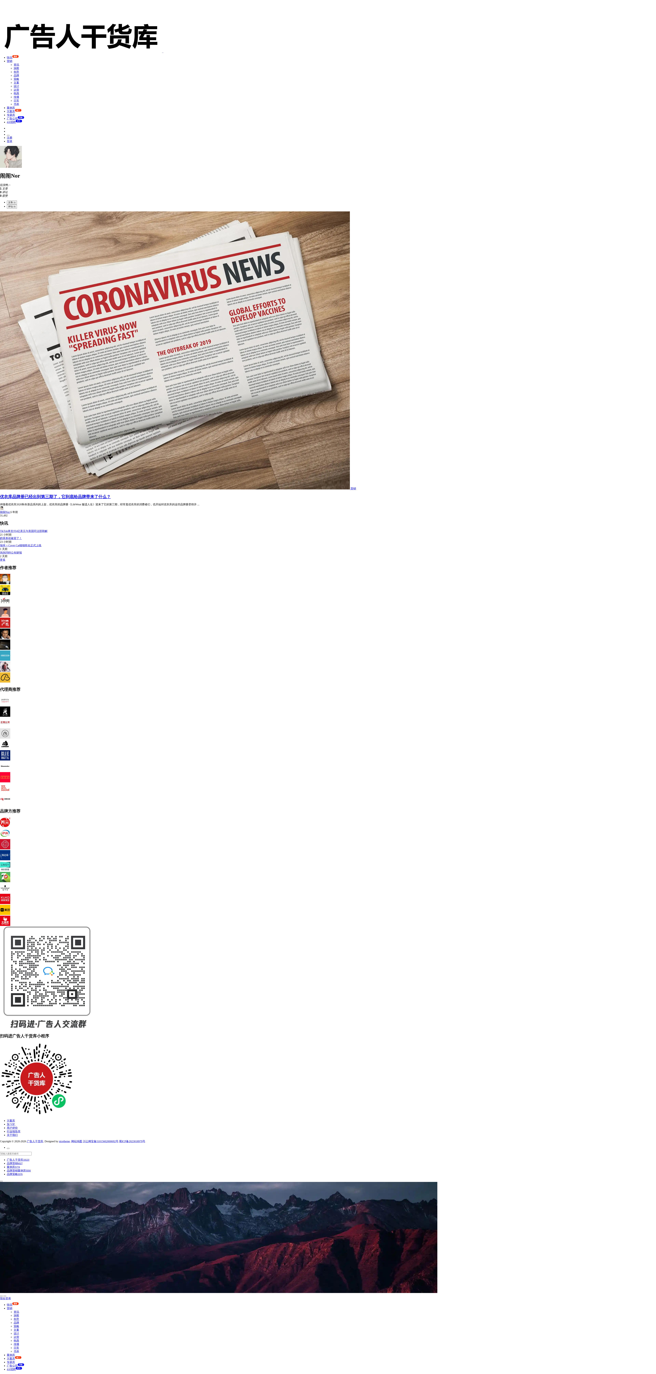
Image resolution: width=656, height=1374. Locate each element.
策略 (16, 79)
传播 (16, 97)
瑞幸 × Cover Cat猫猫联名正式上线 (20, 545)
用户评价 (12, 1127)
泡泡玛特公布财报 (11, 552)
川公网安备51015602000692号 (100, 1141)
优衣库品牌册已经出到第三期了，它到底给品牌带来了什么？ (55, 496)
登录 (9, 141)
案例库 (11, 107)
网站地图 (76, 1141)
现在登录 (5, 1298)
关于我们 (12, 1135)
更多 (2, 559)
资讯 (16, 64)
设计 (16, 86)
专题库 (11, 114)
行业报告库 (13, 1131)
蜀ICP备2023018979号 (132, 1141)
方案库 (11, 1120)
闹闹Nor (5, 512)
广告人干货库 (35, 1141)
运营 (16, 89)
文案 (16, 82)
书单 (16, 104)
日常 (16, 100)
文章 (12, 202)
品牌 (16, 75)
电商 (16, 93)
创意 (16, 71)
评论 (12, 206)
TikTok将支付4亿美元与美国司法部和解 (23, 531)
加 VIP (11, 1124)
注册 (9, 137)
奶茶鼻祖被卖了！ (11, 538)
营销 (9, 61)
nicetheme (64, 1141)
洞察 (16, 68)
